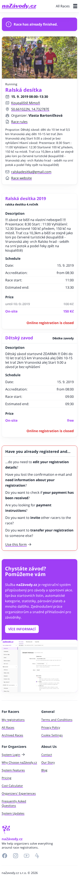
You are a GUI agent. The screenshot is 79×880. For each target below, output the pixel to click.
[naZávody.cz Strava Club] (37, 855)
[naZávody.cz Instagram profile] (16, 856)
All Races (63, 6)
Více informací (22, 629)
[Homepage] (19, 6)
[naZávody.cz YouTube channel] (26, 856)
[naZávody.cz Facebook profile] (5, 856)
